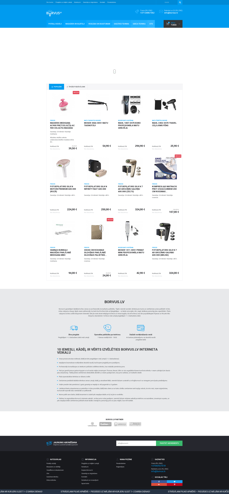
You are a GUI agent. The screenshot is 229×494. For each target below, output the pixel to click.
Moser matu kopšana (125, 120)
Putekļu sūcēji (51, 463)
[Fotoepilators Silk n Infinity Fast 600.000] (97, 168)
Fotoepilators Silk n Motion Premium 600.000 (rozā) (63, 189)
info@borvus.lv (171, 13)
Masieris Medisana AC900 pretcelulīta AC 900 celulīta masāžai (62, 125)
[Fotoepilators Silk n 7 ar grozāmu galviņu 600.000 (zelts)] (131, 168)
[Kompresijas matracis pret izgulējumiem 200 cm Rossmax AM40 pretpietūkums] (165, 168)
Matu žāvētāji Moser (159, 120)
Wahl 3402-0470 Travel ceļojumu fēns (164, 124)
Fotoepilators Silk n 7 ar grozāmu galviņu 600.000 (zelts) (130, 189)
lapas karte (85, 483)
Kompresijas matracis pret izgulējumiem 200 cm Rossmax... (164, 189)
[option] (114, 51)
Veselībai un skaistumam (55, 470)
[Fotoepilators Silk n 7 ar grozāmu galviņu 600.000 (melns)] (165, 231)
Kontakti (102, 2)
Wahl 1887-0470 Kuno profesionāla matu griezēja (129, 125)
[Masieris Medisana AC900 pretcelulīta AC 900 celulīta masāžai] (63, 104)
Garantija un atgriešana (90, 2)
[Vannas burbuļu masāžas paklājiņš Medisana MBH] (63, 231)
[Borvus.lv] (54, 12)
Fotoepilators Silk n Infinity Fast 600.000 (95, 187)
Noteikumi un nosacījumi (89, 480)
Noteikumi (77, 2)
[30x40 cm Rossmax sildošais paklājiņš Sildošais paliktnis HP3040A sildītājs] (97, 231)
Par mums (50, 2)
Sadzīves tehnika (52, 477)
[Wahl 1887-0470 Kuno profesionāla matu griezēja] (131, 104)
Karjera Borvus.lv (87, 470)
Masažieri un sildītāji (53, 467)
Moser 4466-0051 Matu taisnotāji (96, 124)
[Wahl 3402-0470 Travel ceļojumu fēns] (165, 104)
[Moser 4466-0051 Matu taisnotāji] (97, 104)
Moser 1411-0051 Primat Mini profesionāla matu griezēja (131, 252)
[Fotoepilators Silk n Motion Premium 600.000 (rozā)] (63, 168)
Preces (52, 120)
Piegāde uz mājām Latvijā (64, 2)
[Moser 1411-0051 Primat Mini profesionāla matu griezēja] (131, 231)
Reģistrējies (120, 467)
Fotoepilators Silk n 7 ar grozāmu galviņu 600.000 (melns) (164, 252)
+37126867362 (147, 13)
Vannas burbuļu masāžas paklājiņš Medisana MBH (60, 252)
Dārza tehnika (51, 480)
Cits (48, 473)
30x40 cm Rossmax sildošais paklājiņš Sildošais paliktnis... (95, 252)
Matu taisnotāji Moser (92, 120)
